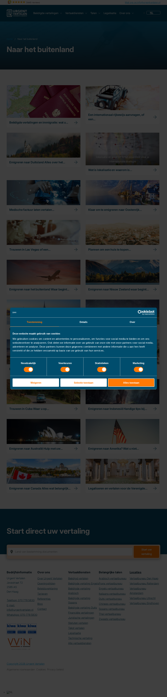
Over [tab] (132, 322)
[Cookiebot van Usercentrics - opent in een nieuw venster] (140, 312)
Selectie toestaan (83, 382)
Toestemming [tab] (34, 322)
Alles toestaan (131, 382)
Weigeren (35, 382)
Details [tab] (84, 322)
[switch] (65, 369)
